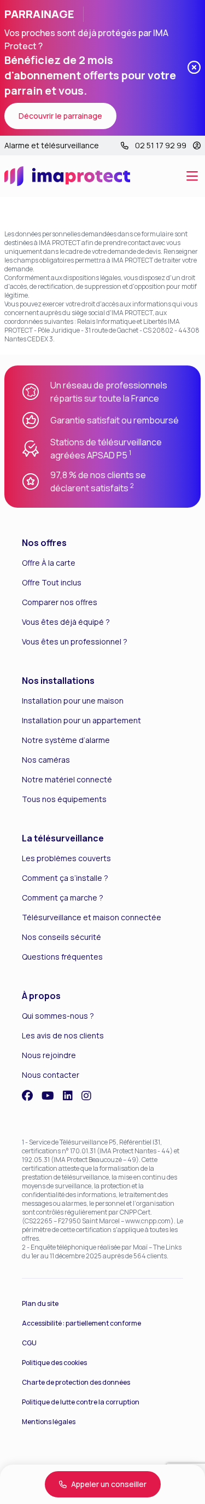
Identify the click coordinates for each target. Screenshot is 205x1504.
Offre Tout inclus (51, 582)
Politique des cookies (54, 1362)
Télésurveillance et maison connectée (91, 917)
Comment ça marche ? (62, 897)
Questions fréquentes (62, 956)
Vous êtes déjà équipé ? (66, 622)
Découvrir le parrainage (60, 116)
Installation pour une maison (73, 700)
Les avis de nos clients (63, 1035)
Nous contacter (50, 1075)
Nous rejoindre (49, 1055)
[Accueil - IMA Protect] (67, 176)
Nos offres (44, 543)
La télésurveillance (63, 838)
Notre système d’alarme (66, 740)
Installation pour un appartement (81, 720)
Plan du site (40, 1303)
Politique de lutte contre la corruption (80, 1402)
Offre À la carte (48, 563)
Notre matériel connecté (67, 779)
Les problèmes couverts (66, 858)
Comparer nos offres (59, 602)
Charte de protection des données (76, 1382)
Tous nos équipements (64, 799)
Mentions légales (48, 1421)
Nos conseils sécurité (61, 937)
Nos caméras (46, 759)
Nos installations (58, 681)
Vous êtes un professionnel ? (74, 641)
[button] (192, 176)
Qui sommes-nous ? (58, 1016)
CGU (29, 1343)
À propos (41, 996)
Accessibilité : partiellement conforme (81, 1323)
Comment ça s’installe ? (65, 878)
